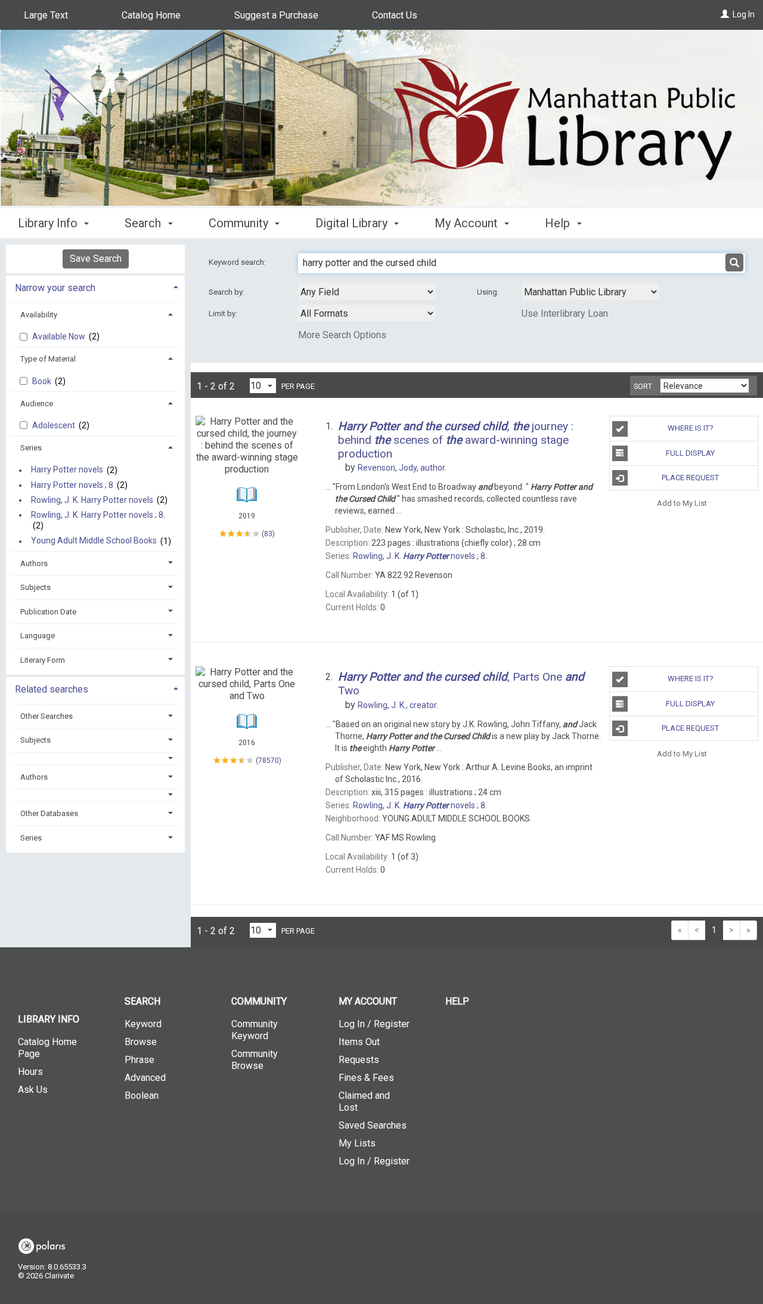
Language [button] (37, 635)
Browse (141, 1041)
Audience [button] (36, 403)
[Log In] (725, 14)
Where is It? (691, 428)
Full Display (690, 453)
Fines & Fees (366, 1077)
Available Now (59, 336)
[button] (95, 758)
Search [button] (144, 223)
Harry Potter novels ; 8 (72, 485)
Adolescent (54, 425)
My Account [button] (468, 223)
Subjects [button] (35, 587)
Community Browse (254, 1059)
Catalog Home (151, 15)
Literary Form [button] (42, 660)
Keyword (143, 1024)
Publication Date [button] (48, 611)
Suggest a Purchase (276, 15)
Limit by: (224, 313)
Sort (643, 386)
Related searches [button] (51, 689)
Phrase (139, 1059)
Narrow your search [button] (55, 287)
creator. (398, 705)
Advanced (145, 1077)
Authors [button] (34, 563)
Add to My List (682, 502)
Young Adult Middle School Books (94, 541)
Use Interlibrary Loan (565, 313)
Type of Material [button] (48, 358)
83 (268, 533)
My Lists (357, 1143)
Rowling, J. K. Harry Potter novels (92, 500)
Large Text (46, 15)
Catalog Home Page (47, 1047)
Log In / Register (374, 1024)
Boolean (142, 1095)
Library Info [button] (49, 223)
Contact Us (394, 15)
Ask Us (33, 1089)
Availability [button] (38, 314)
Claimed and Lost (364, 1101)
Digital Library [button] (352, 223)
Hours (30, 1071)
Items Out (359, 1041)
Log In (744, 14)
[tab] (95, 286)
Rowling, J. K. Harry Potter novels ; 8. (98, 515)
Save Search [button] (96, 258)
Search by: (227, 292)
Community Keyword (254, 1030)
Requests (359, 1059)
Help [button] (559, 223)
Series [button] (31, 447)
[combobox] (366, 291)
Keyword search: (238, 262)
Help (457, 1001)
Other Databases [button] (49, 813)
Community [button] (240, 223)
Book (42, 381)
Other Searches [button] (46, 716)
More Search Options (342, 335)
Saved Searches (373, 1125)
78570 (268, 760)
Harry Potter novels (67, 470)
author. (402, 467)
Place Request (690, 477)
